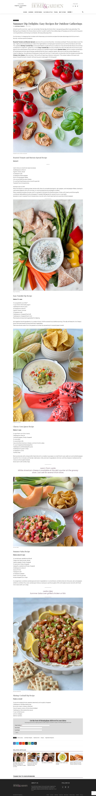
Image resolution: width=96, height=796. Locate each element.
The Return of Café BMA (47, 762)
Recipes (42, 737)
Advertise (56, 794)
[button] (82, 12)
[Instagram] (75, 6)
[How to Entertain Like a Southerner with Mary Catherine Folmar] (33, 757)
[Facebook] (73, 6)
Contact (51, 794)
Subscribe (61, 794)
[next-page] (16, 769)
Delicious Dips (20, 737)
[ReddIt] (23, 743)
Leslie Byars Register (20, 26)
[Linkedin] (32, 743)
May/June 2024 (36, 737)
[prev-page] (14, 769)
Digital (20, 7)
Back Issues (66, 794)
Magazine (17, 5)
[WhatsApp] (29, 743)
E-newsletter (23, 5)
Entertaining (16, 20)
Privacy (81, 794)
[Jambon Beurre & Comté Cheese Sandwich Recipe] (76, 757)
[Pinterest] (78, 6)
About (47, 794)
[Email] (26, 743)
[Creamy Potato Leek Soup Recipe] (62, 757)
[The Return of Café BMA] (48, 757)
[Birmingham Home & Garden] (48, 5)
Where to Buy (72, 794)
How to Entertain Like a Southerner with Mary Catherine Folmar (32, 764)
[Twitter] (17, 743)
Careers (77, 794)
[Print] (35, 743)
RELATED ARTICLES (19, 750)
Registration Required (49, 737)
